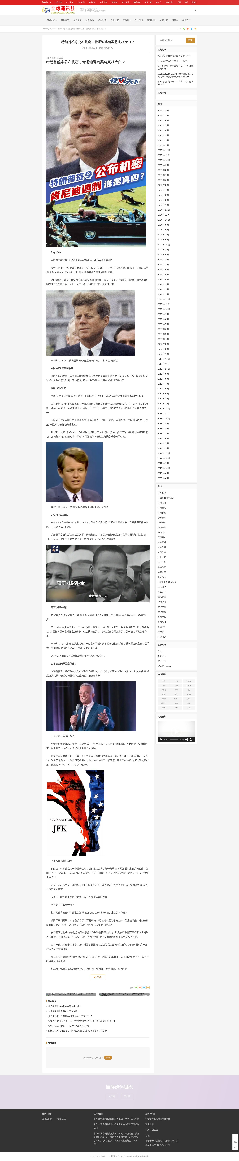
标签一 (176, 699)
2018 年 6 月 (163, 438)
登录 (180, 2)
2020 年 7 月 (163, 324)
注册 (186, 2)
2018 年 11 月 (164, 413)
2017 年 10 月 (164, 458)
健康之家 (148, 2)
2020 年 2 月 (163, 349)
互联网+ (114, 2)
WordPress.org (164, 666)
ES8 (176, 681)
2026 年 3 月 (163, 135)
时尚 (163, 694)
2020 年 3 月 (163, 344)
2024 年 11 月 (164, 215)
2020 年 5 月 (163, 334)
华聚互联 (61, 1119)
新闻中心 (45, 2)
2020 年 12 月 (164, 299)
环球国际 (137, 2)
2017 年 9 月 (163, 463)
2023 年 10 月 (164, 244)
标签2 (189, 694)
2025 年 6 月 (163, 180)
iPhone (189, 681)
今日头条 (69, 2)
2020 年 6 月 (163, 329)
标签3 (164, 699)
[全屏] (191, 739)
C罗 (163, 681)
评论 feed (162, 661)
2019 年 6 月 (163, 389)
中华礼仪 (162, 492)
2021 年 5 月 (163, 274)
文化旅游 (81, 2)
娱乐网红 (162, 587)
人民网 (112, 1096)
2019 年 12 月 (164, 359)
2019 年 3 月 (163, 403)
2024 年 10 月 (164, 220)
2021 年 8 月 (163, 259)
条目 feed (162, 656)
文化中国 (162, 607)
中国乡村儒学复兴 (166, 497)
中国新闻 (162, 507)
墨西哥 (163, 690)
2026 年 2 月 (163, 140)
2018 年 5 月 (163, 443)
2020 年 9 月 (163, 314)
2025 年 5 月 (163, 185)
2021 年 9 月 (163, 254)
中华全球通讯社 (48, 29)
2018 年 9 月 (163, 423)
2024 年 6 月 (163, 239)
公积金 (189, 685)
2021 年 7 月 (163, 264)
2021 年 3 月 (163, 284)
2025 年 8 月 (163, 170)
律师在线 (169, 2)
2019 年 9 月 (163, 374)
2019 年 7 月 (163, 384)
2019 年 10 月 (164, 369)
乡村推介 (162, 522)
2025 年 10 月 (164, 160)
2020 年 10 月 (164, 309)
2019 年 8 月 (163, 379)
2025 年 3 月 (163, 195)
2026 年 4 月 (163, 130)
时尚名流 (162, 622)
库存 (176, 690)
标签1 (176, 694)
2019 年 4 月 (163, 398)
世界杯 (176, 685)
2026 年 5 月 (163, 125)
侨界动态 (92, 2)
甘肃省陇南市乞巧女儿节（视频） (63, 1011)
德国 (188, 690)
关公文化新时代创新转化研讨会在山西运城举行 (70, 1016)
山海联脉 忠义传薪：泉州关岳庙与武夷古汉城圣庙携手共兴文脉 (77, 1031)
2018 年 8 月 (163, 428)
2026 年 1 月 (163, 145)
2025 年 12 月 (164, 150)
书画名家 (162, 532)
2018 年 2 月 (163, 448)
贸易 (188, 707)
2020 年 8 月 (163, 319)
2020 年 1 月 (163, 354)
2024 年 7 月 (163, 235)
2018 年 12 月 (164, 408)
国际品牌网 (47, 1119)
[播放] (161, 739)
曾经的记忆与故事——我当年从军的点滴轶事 (69, 1026)
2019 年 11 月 (164, 364)
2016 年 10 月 (164, 468)
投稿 (194, 2)
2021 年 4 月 (163, 279)
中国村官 (162, 512)
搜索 (190, 40)
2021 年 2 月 (163, 289)
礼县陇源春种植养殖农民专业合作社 (64, 1006)
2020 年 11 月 (164, 304)
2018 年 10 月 (164, 418)
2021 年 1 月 (163, 294)
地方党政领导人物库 (167, 582)
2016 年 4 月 (163, 473)
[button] (176, 731)
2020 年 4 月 (163, 339)
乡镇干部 (162, 527)
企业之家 (103, 2)
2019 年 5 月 (163, 394)
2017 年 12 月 (164, 453)
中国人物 (162, 502)
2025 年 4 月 (163, 190)
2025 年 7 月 (163, 175)
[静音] (186, 739)
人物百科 (162, 542)
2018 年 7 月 (163, 433)
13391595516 (91, 48)
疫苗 (163, 707)
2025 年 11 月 (164, 155)
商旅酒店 (162, 577)
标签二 (163, 703)
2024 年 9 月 (163, 225)
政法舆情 (125, 2)
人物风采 (162, 547)
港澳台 (158, 2)
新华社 (127, 1096)
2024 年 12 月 (164, 210)
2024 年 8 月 (163, 230)
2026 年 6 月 (163, 120)
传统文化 (162, 562)
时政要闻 (58, 2)
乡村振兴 (162, 517)
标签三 (189, 699)
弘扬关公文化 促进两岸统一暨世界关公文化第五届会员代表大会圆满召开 (81, 1021)
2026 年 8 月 (163, 110)
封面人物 (162, 592)
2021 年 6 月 (163, 269)
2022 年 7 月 (163, 249)
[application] (176, 731)
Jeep (163, 685)
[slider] (174, 739)
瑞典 (176, 703)
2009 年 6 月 (163, 478)
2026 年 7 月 (163, 115)
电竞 (188, 703)
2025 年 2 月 (163, 200)
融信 (176, 707)
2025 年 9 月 (163, 165)
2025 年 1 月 (163, 205)
